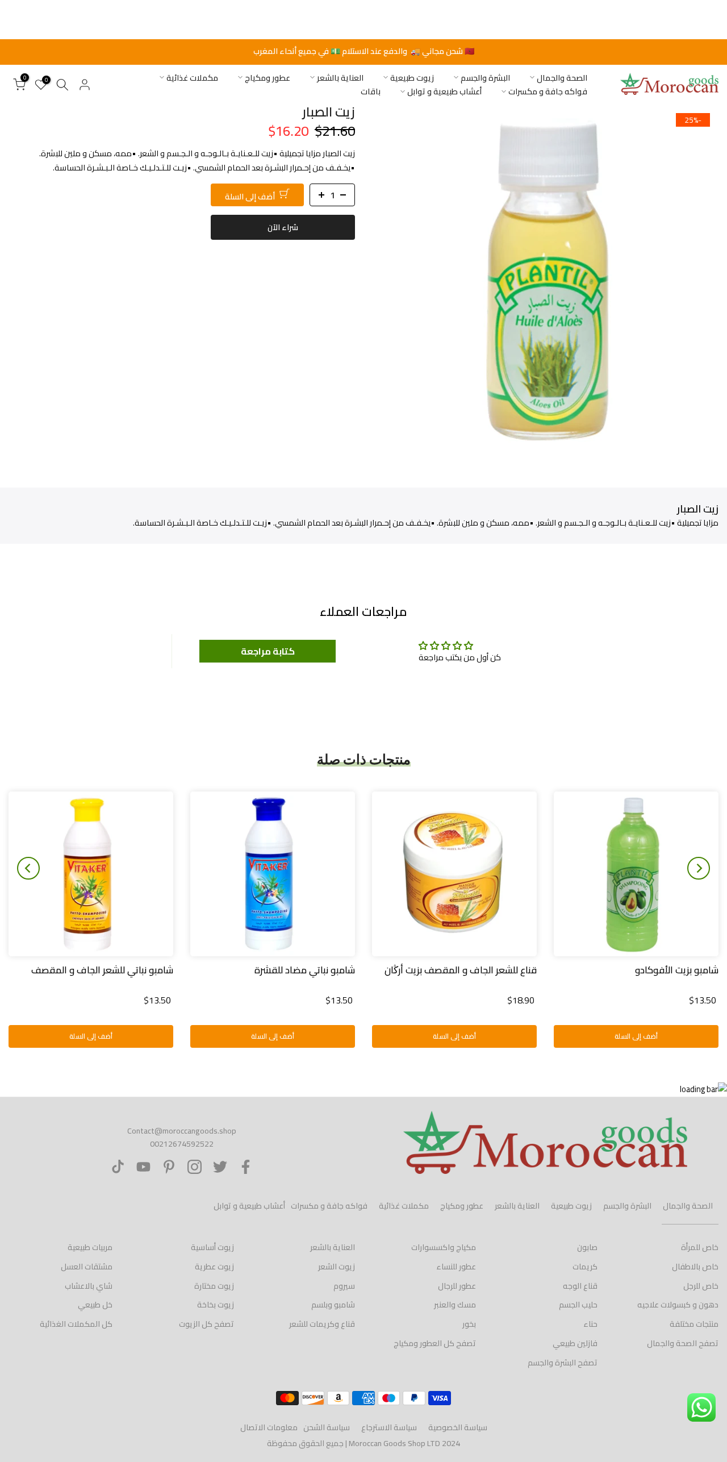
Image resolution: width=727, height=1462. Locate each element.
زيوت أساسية (212, 1247)
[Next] (28, 868)
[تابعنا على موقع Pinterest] (169, 1167)
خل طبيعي (95, 1304)
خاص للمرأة (699, 1247)
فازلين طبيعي (575, 1343)
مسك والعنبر (455, 1304)
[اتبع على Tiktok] (118, 1167)
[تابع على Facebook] (246, 1167)
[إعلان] (363, 52)
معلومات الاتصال (269, 1427)
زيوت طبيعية (412, 77)
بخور (469, 1324)
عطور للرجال (457, 1285)
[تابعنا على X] (220, 1167)
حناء (590, 1324)
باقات (371, 92)
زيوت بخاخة (215, 1304)
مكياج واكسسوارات (443, 1247)
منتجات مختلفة (694, 1324)
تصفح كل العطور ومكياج (435, 1343)
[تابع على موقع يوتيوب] (143, 1167)
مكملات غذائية (192, 77)
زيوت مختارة (214, 1285)
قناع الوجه (580, 1285)
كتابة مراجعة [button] (268, 651)
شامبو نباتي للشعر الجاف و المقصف (102, 970)
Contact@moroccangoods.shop (181, 1130)
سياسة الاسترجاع (389, 1427)
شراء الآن (283, 226)
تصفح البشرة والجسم (563, 1362)
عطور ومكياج (267, 77)
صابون (587, 1247)
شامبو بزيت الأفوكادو (676, 970)
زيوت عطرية (214, 1266)
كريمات (585, 1266)
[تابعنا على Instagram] (194, 1167)
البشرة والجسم (485, 77)
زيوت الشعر (336, 1266)
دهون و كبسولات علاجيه (677, 1304)
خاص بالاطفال (695, 1266)
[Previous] (698, 868)
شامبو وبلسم (333, 1304)
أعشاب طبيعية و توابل (444, 92)
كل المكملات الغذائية (76, 1324)
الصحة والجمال (562, 77)
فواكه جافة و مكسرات (547, 92)
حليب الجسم (578, 1304)
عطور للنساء (456, 1266)
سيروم (344, 1285)
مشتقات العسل (86, 1266)
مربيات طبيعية (90, 1247)
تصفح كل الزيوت (206, 1324)
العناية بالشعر (340, 77)
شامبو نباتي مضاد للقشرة (304, 970)
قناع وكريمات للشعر (322, 1324)
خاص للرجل (700, 1285)
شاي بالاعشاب (88, 1285)
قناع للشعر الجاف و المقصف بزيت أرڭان (461, 970)
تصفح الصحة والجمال (682, 1343)
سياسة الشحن (326, 1427)
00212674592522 (182, 1143)
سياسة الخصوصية (457, 1427)
